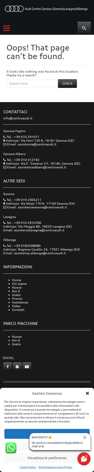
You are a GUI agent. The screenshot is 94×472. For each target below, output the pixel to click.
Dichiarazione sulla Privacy (55, 467)
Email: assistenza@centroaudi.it (31, 144)
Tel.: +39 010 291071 (22, 137)
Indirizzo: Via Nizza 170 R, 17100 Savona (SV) (40, 203)
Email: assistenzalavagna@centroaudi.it (33, 230)
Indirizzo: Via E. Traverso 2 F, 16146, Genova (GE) (42, 163)
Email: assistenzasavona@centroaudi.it (37, 207)
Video (16, 306)
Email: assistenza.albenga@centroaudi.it (34, 253)
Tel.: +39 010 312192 (22, 160)
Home (16, 280)
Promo (17, 298)
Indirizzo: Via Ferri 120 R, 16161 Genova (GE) (39, 140)
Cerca (67, 83)
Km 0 (16, 291)
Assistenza (20, 302)
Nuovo (17, 287)
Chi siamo (19, 284)
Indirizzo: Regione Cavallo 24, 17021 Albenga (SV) (41, 249)
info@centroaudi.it (17, 118)
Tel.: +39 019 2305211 (23, 200)
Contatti (18, 310)
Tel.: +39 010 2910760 (23, 223)
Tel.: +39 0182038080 (23, 245)
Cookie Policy (28, 467)
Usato (16, 295)
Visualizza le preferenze (47, 458)
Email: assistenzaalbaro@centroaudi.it (36, 167)
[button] (87, 393)
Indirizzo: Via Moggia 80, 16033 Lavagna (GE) (37, 226)
